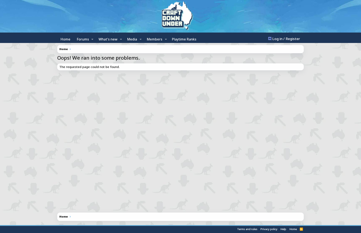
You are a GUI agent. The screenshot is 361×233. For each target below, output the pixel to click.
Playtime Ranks (184, 39)
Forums (83, 39)
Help (283, 229)
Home (65, 39)
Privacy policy (269, 229)
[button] (92, 39)
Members (154, 39)
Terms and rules (247, 229)
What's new (108, 39)
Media (132, 39)
